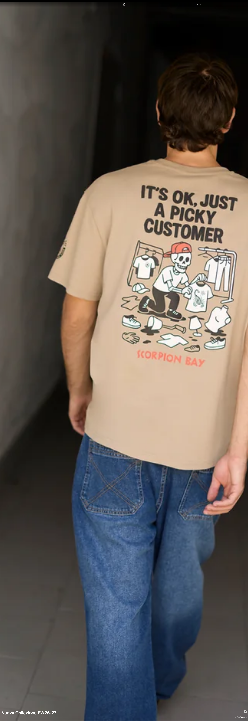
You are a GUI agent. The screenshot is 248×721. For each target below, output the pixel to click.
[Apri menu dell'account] (197, 4)
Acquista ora (4, 717)
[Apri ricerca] (194, 4)
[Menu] (47, 4)
